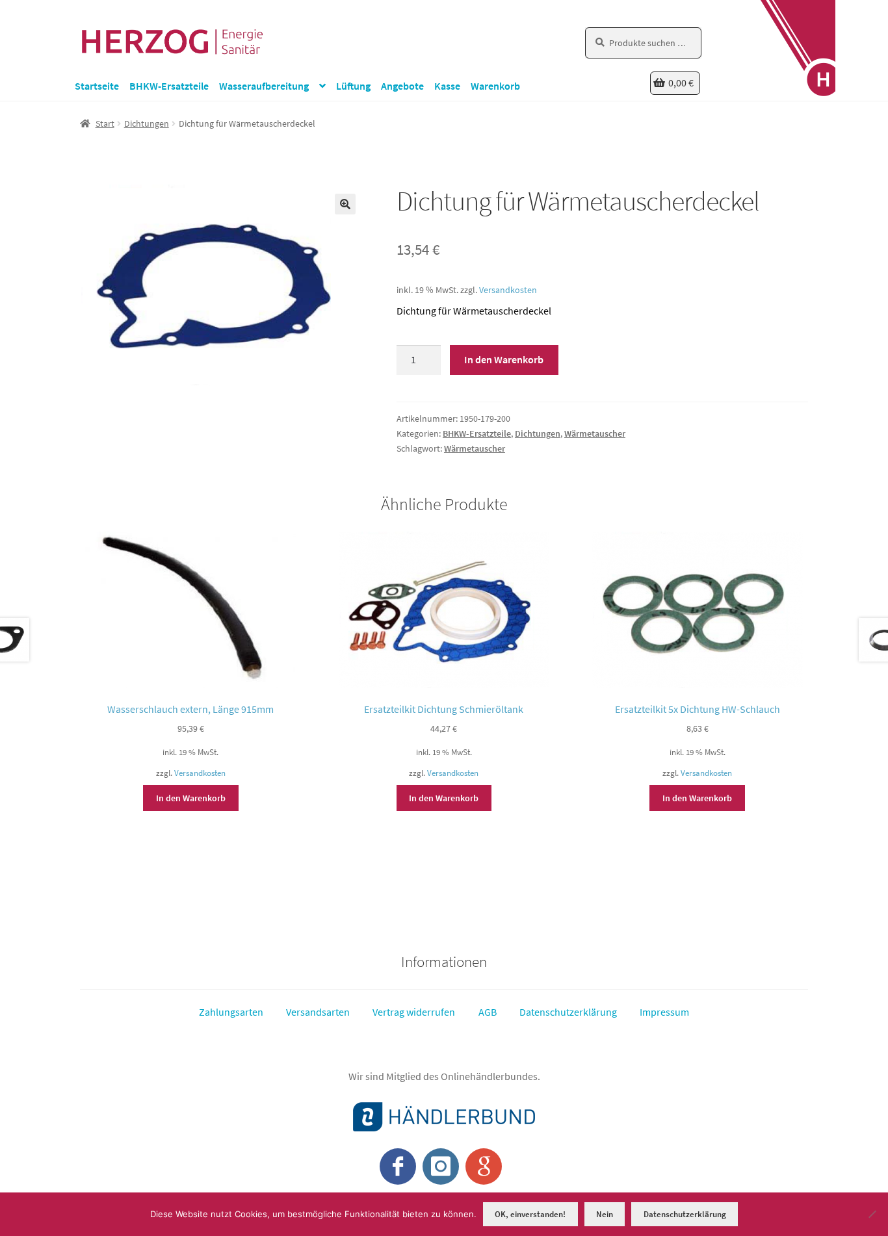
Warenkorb (495, 85)
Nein (604, 1214)
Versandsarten (318, 1011)
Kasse (447, 85)
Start (105, 123)
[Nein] (871, 1213)
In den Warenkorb (503, 359)
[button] (345, 204)
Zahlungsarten (231, 1011)
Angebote (402, 85)
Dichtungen (146, 123)
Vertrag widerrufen (413, 1011)
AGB (487, 1011)
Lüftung (353, 85)
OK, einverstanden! (530, 1214)
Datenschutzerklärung (568, 1011)
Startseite (97, 85)
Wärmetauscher (594, 433)
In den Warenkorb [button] (191, 798)
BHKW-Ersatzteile (169, 85)
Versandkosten (508, 290)
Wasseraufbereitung (264, 85)
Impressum (664, 1011)
